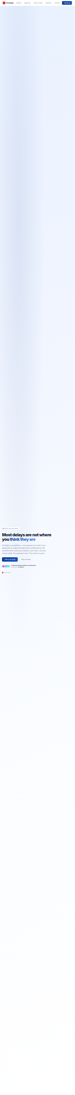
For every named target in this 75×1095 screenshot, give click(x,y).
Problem (18, 3)
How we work (38, 3)
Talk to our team (9, 559)
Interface (48, 3)
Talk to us (67, 3)
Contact (57, 3)
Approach (27, 3)
